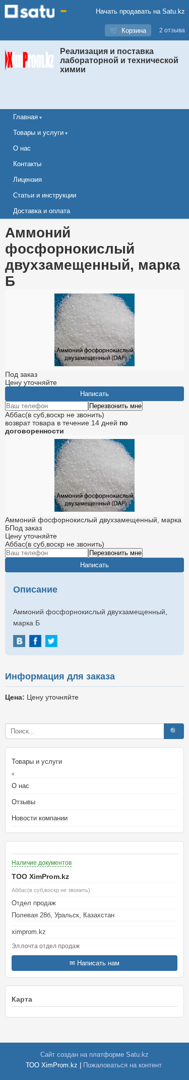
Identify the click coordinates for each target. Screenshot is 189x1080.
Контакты (27, 164)
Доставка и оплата (41, 211)
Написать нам (98, 963)
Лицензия (27, 179)
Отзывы (23, 802)
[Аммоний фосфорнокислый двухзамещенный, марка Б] (94, 475)
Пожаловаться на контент (122, 1065)
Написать (94, 394)
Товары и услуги (38, 132)
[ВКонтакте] (19, 641)
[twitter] (51, 641)
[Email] (94, 923)
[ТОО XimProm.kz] (29, 60)
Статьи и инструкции (44, 195)
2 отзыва (172, 30)
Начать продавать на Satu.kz (140, 11)
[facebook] (35, 641)
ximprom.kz (29, 932)
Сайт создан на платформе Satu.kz (94, 1054)
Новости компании (40, 818)
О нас (22, 148)
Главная (25, 117)
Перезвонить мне (115, 406)
